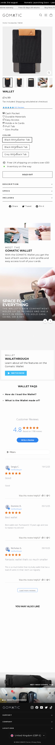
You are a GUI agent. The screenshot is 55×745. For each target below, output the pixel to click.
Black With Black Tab (16, 147)
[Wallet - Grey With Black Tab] (9, 657)
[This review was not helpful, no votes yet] (47, 495)
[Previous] (45, 321)
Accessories (12, 23)
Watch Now (17, 373)
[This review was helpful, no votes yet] (43, 495)
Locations (8, 728)
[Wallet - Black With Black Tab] (7, 657)
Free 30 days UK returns (18, 7)
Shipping (20, 102)
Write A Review (27, 440)
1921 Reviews (19, 107)
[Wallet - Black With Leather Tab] (4, 657)
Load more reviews (27, 590)
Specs (6, 191)
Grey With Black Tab (15, 154)
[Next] (50, 321)
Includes (8, 198)
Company (7, 722)
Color (7, 135)
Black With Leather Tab (17, 140)
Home (5, 23)
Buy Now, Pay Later (42, 7)
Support (7, 715)
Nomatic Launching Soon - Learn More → (29, 2)
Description (11, 184)
